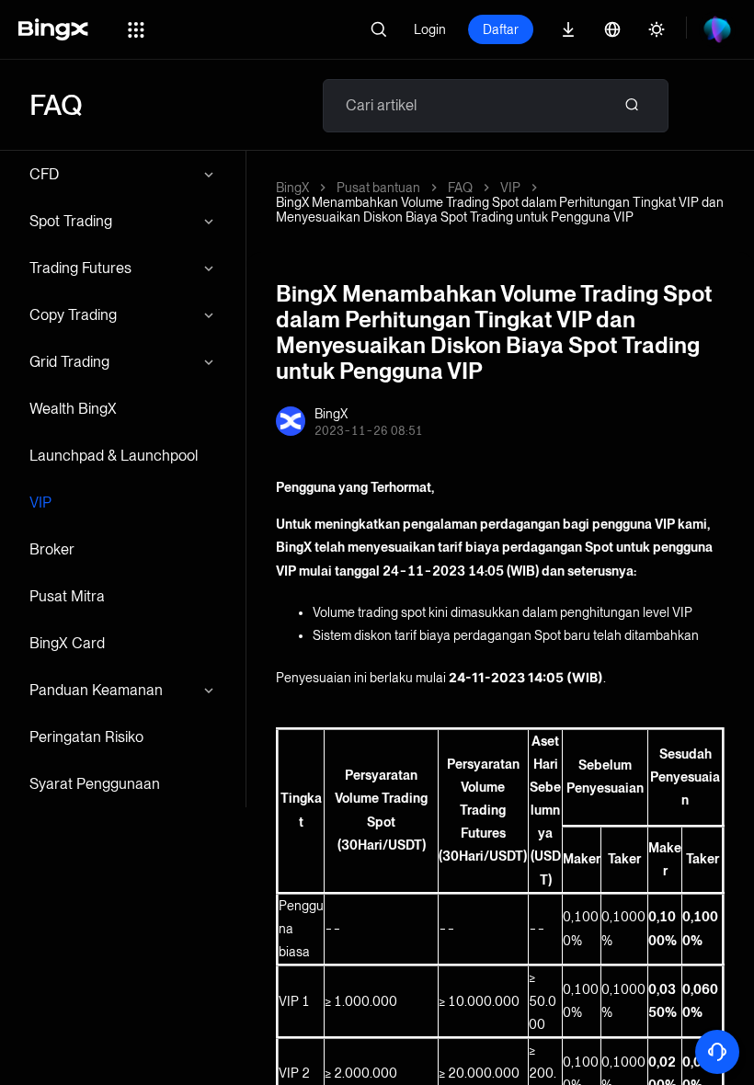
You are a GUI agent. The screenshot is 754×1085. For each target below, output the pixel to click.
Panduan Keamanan (96, 690)
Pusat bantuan (378, 187)
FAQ (460, 187)
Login (430, 29)
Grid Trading (69, 362)
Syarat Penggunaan (94, 784)
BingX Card (67, 643)
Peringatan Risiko (86, 737)
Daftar (501, 29)
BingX (292, 187)
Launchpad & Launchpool (113, 455)
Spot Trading (70, 221)
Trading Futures (80, 268)
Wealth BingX (73, 408)
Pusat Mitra (67, 596)
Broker (51, 549)
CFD (44, 174)
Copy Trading (73, 315)
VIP (40, 502)
